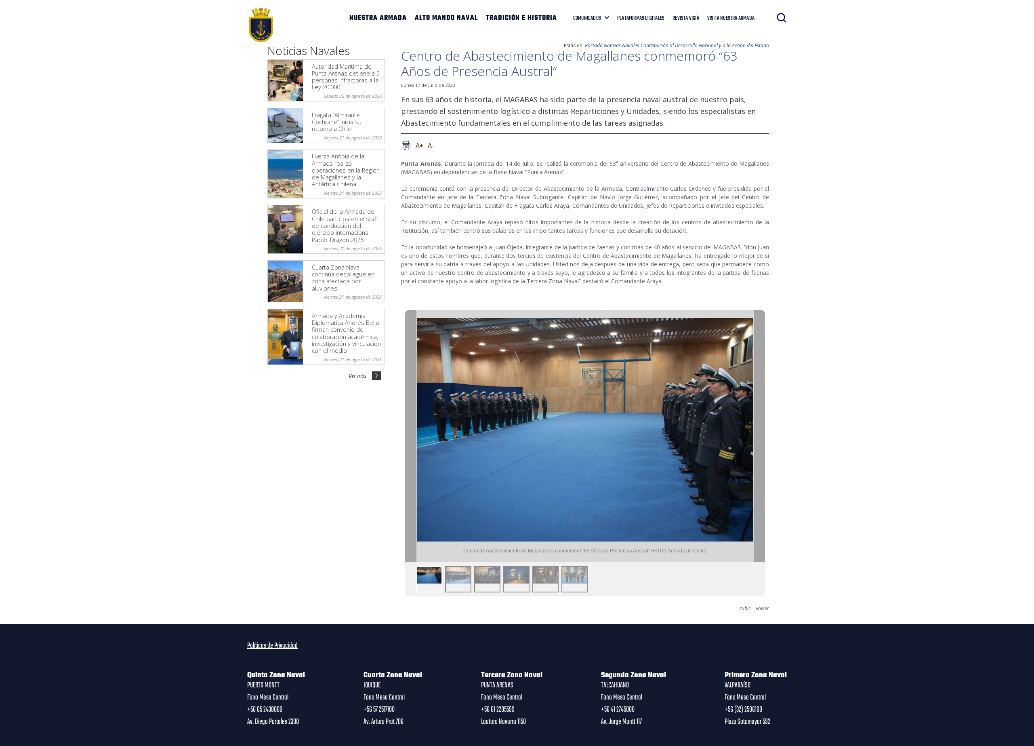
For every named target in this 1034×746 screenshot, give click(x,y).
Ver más (358, 375)
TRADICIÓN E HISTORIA (521, 18)
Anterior (410, 436)
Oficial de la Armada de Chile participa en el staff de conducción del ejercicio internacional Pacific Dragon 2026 (345, 225)
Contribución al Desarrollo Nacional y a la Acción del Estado (705, 45)
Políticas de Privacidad (272, 646)
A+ (420, 145)
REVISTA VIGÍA (686, 18)
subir (745, 608)
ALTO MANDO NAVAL (446, 18)
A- (431, 145)
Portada (594, 45)
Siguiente (759, 436)
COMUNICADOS (587, 18)
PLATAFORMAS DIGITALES (640, 18)
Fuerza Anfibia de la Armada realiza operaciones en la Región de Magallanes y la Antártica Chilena (346, 170)
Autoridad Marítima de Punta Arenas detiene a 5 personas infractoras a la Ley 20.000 (346, 77)
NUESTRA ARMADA (378, 18)
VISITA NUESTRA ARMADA (730, 18)
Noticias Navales (621, 45)
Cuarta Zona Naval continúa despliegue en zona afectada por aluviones (343, 277)
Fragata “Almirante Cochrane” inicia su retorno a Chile (336, 122)
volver (762, 608)
